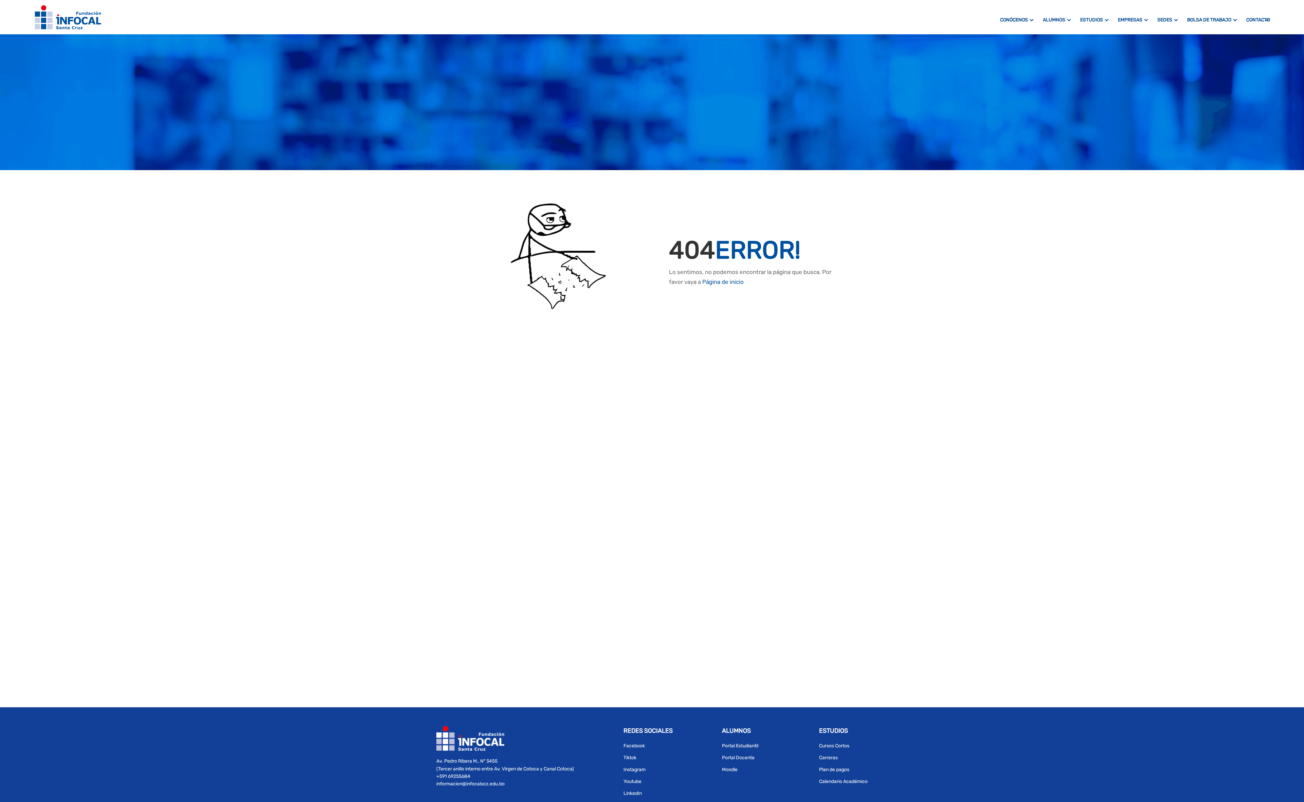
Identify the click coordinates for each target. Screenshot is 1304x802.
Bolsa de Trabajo (1209, 20)
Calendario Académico (843, 781)
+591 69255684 (453, 776)
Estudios (1091, 20)
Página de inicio (723, 281)
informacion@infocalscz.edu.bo (470, 784)
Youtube (632, 781)
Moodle (730, 769)
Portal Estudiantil (740, 746)
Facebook (634, 746)
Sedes (1164, 20)
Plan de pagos (834, 769)
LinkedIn (632, 793)
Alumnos (1054, 20)
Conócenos (1014, 20)
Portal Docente (738, 758)
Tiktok (629, 758)
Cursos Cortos (834, 746)
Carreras (828, 758)
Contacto (1258, 20)
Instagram (634, 769)
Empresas (1130, 20)
